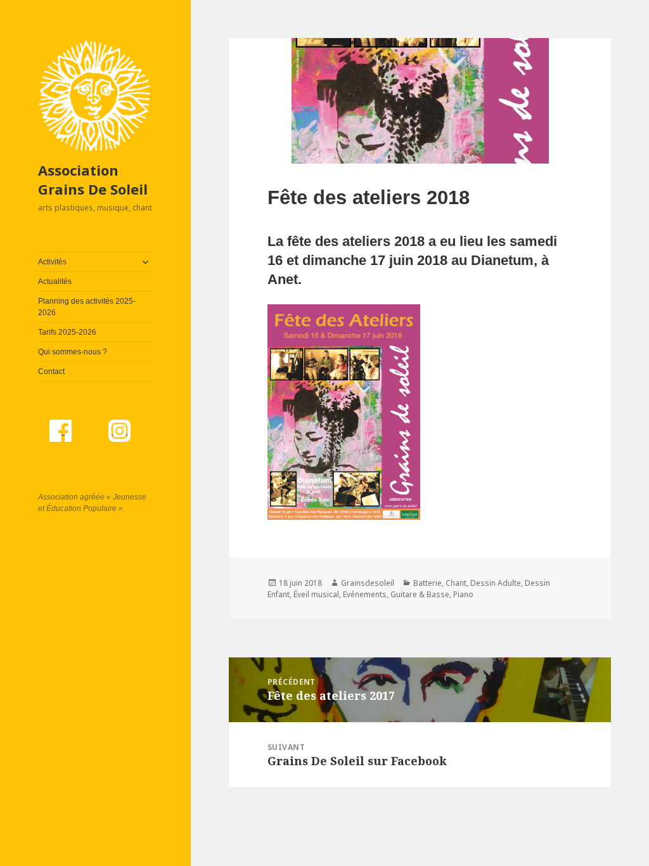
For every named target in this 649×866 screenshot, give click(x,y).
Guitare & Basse (419, 594)
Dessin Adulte (495, 583)
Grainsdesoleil (367, 583)
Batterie (427, 583)
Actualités (55, 281)
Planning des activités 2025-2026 (87, 307)
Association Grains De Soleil (93, 179)
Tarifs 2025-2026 (67, 332)
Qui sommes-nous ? (72, 351)
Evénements (365, 594)
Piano (463, 594)
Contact (51, 371)
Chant (456, 583)
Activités (52, 261)
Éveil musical (316, 594)
